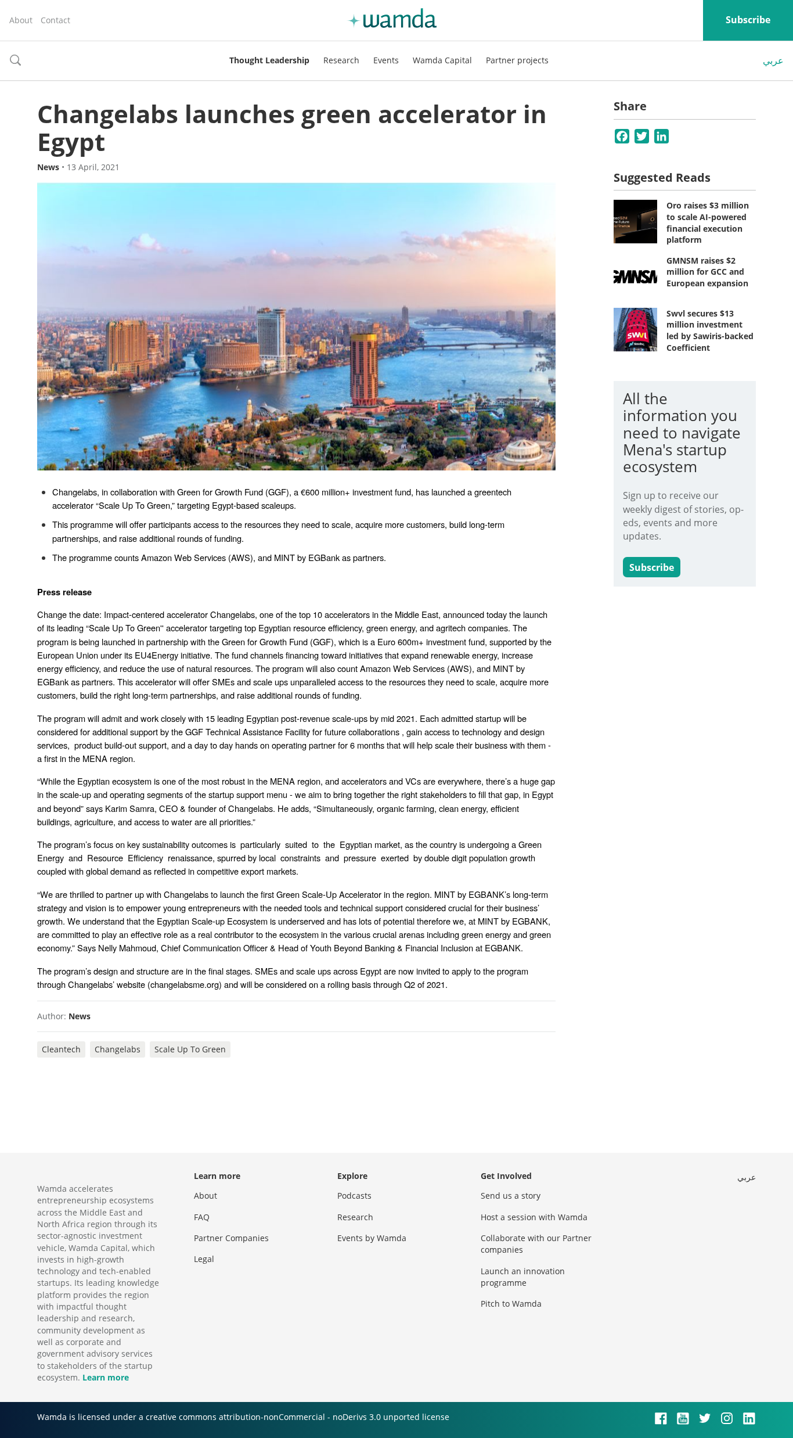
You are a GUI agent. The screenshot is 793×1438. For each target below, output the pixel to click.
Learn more (105, 1377)
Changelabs (117, 1049)
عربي (773, 60)
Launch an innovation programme (523, 1277)
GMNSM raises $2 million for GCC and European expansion (707, 272)
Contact (55, 20)
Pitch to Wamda (511, 1303)
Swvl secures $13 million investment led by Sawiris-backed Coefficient (710, 330)
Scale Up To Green (190, 1049)
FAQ (202, 1217)
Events (386, 60)
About (21, 20)
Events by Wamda (371, 1237)
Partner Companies (231, 1237)
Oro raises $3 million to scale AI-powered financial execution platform (707, 222)
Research (341, 60)
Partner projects (517, 60)
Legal (204, 1258)
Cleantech (61, 1049)
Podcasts (354, 1195)
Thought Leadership (269, 60)
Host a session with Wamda (534, 1217)
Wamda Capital (442, 60)
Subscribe (748, 19)
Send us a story (510, 1195)
